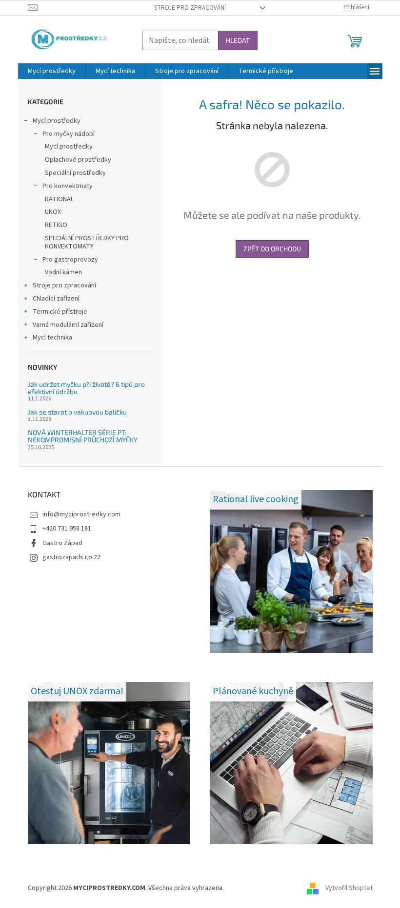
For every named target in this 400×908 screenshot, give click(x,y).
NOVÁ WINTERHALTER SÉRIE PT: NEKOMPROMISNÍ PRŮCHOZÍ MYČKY (83, 436)
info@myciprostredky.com (81, 514)
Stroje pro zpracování (190, 7)
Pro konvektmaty (67, 186)
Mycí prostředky (56, 121)
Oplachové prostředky (78, 160)
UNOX (53, 212)
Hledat (238, 40)
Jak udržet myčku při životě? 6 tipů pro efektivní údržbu (86, 388)
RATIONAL (59, 199)
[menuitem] (51, 71)
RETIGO (56, 225)
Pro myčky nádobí (68, 134)
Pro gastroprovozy (70, 260)
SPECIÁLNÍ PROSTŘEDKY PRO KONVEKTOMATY (87, 242)
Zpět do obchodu (272, 249)
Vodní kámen (63, 272)
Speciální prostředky (75, 173)
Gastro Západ (62, 543)
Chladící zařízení (56, 298)
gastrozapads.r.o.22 (71, 557)
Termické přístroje (60, 312)
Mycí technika (52, 337)
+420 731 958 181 (66, 528)
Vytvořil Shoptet (349, 888)
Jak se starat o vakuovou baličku (77, 412)
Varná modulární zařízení (68, 325)
